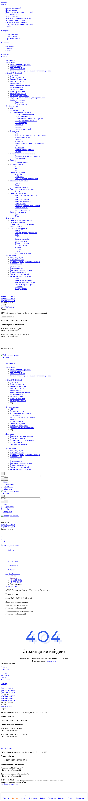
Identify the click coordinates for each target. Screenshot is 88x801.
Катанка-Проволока (18, 79)
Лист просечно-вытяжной (20, 85)
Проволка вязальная (18, 272)
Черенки (18, 247)
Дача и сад (10, 218)
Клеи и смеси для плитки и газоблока (29, 143)
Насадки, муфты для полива (26, 233)
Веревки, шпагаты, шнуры (25, 282)
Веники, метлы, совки (23, 280)
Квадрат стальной (17, 81)
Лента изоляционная (23, 202)
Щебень (18, 216)
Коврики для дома (17, 258)
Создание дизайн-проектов (16, 22)
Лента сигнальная (22, 199)
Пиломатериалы (16, 164)
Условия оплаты (12, 34)
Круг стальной (16, 83)
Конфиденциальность (9, 784)
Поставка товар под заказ (15, 20)
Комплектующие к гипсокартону (28, 156)
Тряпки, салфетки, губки (24, 285)
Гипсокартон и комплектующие (22, 154)
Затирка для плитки (22, 137)
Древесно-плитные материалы (22, 189)
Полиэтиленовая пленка (24, 114)
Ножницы (19, 287)
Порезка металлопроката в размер (19, 18)
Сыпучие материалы (18, 212)
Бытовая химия (16, 264)
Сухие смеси (15, 131)
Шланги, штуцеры (22, 243)
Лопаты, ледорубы (22, 239)
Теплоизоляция (21, 123)
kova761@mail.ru (7, 307)
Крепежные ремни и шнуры (21, 270)
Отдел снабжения (12, 16)
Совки (17, 251)
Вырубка (18, 175)
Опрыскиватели (21, 245)
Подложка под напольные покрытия (29, 119)
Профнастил (19, 177)
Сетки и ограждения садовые (21, 220)
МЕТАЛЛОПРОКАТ (14, 73)
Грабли (17, 237)
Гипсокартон (20, 158)
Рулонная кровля (21, 162)
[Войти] (2, 534)
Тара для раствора (17, 110)
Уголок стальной (16, 89)
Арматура (14, 75)
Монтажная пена (21, 187)
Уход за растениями (17, 222)
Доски (17, 166)
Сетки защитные (16, 268)
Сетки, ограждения (18, 172)
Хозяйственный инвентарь (21, 276)
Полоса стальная (16, 87)
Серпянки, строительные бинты (27, 206)
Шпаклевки (19, 148)
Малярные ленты (21, 208)
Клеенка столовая (17, 260)
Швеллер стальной (17, 92)
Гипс (16, 133)
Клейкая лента (20, 204)
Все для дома (11, 255)
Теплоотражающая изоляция (26, 121)
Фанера (18, 191)
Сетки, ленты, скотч (18, 193)
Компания (5, 669)
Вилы (17, 235)
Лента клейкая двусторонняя (26, 195)
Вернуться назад (38, 661)
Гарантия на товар (13, 39)
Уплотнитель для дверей (19, 274)
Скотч (17, 197)
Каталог (4, 667)
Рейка (17, 170)
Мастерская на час (13, 14)
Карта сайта (5, 680)
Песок (17, 214)
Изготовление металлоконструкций (19, 12)
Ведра (17, 278)
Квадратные (19, 102)
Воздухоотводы (16, 67)
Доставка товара (12, 10)
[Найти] (6, 479)
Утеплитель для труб (23, 129)
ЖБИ (12, 108)
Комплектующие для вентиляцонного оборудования (30, 71)
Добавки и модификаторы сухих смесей (30, 135)
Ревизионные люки (17, 69)
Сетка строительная (22, 210)
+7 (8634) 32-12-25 (8, 297)
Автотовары (10, 60)
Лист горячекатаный (18, 94)
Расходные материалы (23, 253)
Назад (13, 576)
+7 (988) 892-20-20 (8, 301)
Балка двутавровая (17, 77)
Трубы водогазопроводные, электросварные (27, 98)
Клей (17, 185)
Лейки (17, 231)
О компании (10, 46)
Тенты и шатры (16, 226)
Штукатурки (20, 141)
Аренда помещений (13, 8)
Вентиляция (10, 63)
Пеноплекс (19, 127)
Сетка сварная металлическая (26, 179)
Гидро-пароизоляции (23, 116)
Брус (16, 168)
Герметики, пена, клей (19, 181)
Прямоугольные (21, 104)
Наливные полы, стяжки (24, 150)
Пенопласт (19, 125)
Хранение (9, 27)
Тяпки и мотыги (21, 241)
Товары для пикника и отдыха (22, 224)
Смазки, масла (15, 266)
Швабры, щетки (21, 289)
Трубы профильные (18, 100)
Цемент (18, 152)
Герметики (19, 183)
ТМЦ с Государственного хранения (19, 24)
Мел (16, 146)
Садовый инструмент (18, 228)
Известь (18, 139)
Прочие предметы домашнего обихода (25, 262)
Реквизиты (10, 48)
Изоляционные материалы (20, 112)
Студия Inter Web (32, 782)
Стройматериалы (12, 106)
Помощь (4, 684)
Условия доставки (12, 36)
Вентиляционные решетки (20, 65)
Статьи (8, 51)
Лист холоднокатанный (19, 96)
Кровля (13, 160)
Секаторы (18, 249)
